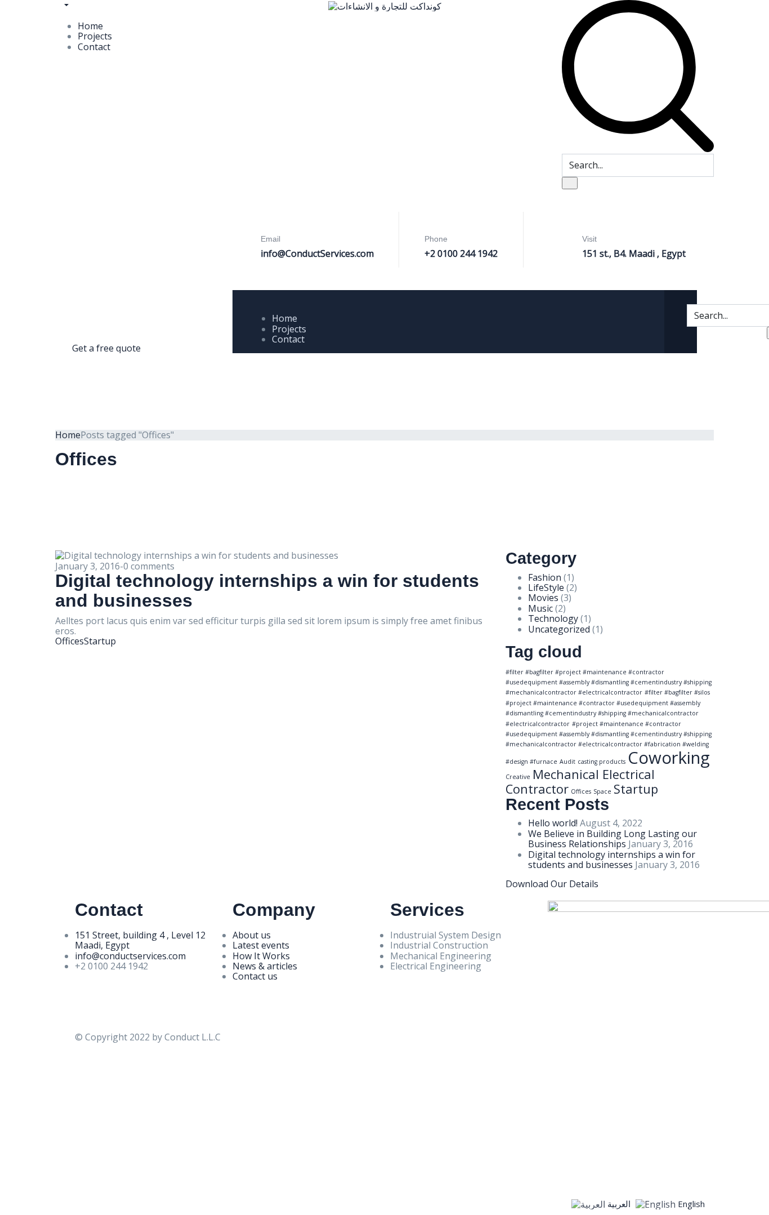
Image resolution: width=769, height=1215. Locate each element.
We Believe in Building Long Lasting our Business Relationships (612, 838)
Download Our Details (552, 884)
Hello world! (553, 823)
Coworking (669, 757)
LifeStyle (546, 587)
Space (602, 791)
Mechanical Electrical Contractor (580, 781)
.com (364, 253)
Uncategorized (559, 629)
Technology (553, 618)
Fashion (544, 577)
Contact (94, 47)
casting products (601, 762)
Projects (95, 36)
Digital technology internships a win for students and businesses (267, 591)
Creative (518, 777)
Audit (567, 762)
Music (540, 608)
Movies (543, 597)
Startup (100, 641)
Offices (69, 641)
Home (90, 26)
